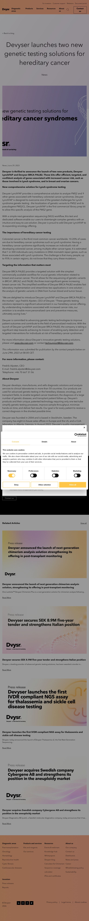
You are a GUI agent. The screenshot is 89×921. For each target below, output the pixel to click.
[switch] (33, 475)
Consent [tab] (15, 442)
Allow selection (44, 485)
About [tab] (73, 442)
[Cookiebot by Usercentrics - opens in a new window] (76, 435)
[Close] (84, 427)
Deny (16, 485)
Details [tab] (44, 442)
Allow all (72, 485)
